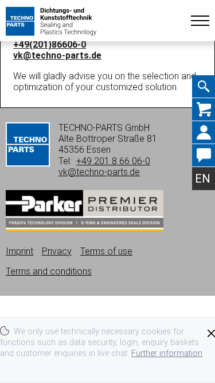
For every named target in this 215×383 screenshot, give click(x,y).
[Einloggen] (203, 132)
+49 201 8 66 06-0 (113, 161)
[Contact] (203, 155)
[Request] (203, 109)
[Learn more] (84, 227)
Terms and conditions (49, 271)
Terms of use (106, 251)
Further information (166, 353)
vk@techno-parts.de (57, 55)
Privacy (57, 251)
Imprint (19, 251)
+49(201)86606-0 (49, 44)
